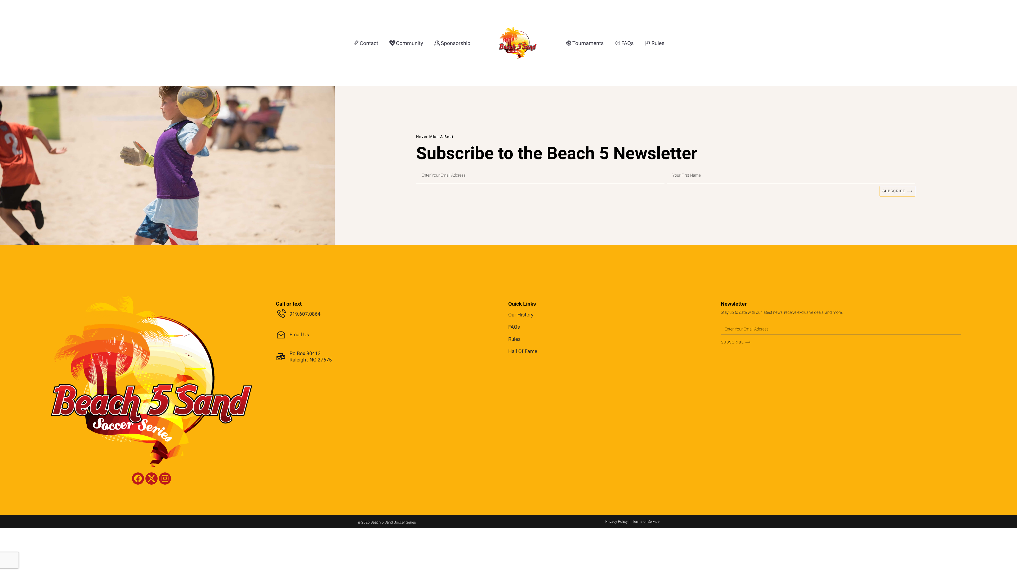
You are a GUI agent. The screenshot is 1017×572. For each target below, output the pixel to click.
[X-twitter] (151, 478)
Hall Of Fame (522, 351)
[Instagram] (165, 478)
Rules (514, 339)
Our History (520, 315)
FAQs (514, 327)
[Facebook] (138, 478)
